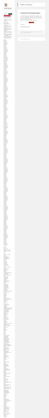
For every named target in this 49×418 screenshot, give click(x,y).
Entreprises (5, 297)
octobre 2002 (5, 227)
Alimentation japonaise (7, 257)
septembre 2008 (6, 171)
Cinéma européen (6, 276)
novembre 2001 (6, 236)
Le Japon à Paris (6, 337)
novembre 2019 (6, 88)
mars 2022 (5, 70)
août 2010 (5, 153)
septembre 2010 (6, 152)
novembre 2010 (6, 150)
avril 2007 (5, 185)
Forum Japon (5, 306)
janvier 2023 (5, 64)
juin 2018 (5, 97)
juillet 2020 (5, 82)
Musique (5, 354)
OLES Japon (5, 359)
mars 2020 (5, 85)
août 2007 (5, 182)
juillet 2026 (5, 40)
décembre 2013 (6, 126)
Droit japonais (5, 290)
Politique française (6, 365)
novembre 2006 (6, 189)
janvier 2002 (5, 234)
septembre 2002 (6, 228)
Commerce (5, 279)
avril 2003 (5, 223)
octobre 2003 (5, 218)
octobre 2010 (5, 151)
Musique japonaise (6, 356)
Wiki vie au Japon (6, 414)
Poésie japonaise (6, 364)
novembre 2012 (6, 132)
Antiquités (5, 259)
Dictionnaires (5, 288)
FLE (4, 303)
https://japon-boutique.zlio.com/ (25, 26)
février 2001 (5, 242)
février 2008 (5, 177)
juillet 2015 (5, 118)
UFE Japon (5, 405)
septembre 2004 (6, 209)
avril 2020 (5, 84)
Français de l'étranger (7, 309)
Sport (4, 394)
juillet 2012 (5, 135)
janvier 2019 (5, 95)
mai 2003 (5, 222)
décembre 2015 (6, 116)
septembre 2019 (6, 90)
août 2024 (5, 52)
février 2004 (5, 215)
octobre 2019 (5, 89)
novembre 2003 (6, 217)
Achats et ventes (6, 248)
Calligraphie (5, 271)
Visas (4, 412)
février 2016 (5, 114)
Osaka (4, 361)
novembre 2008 (6, 170)
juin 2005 (5, 202)
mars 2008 (5, 176)
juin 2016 (5, 111)
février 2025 (5, 48)
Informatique (5, 321)
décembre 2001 (6, 235)
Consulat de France (6, 282)
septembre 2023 (6, 60)
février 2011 (5, 148)
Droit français (5, 289)
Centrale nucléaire (6, 274)
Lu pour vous (5, 343)
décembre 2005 (6, 197)
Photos (5, 362)
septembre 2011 (6, 142)
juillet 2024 (5, 53)
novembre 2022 (6, 66)
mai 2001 (5, 240)
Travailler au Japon (6, 401)
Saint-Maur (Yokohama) (7, 376)
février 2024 (5, 56)
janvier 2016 (5, 115)
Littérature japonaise (6, 341)
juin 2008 (5, 174)
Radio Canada (5, 368)
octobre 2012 (5, 133)
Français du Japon (6, 310)
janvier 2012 (5, 139)
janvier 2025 (5, 49)
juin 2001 (5, 239)
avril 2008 (5, 175)
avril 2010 (5, 156)
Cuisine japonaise (6, 284)
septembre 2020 (6, 81)
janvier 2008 (5, 178)
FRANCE (5, 312)
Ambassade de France (6, 258)
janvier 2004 (5, 216)
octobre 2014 (5, 124)
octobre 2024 (5, 51)
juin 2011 (5, 145)
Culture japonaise (6, 286)
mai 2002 (5, 231)
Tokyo (4, 397)
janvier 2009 (5, 168)
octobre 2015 (5, 117)
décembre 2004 (6, 207)
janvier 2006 (5, 196)
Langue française (6, 336)
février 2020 (5, 86)
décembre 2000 (6, 244)
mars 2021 (5, 76)
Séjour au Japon (6, 381)
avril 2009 (5, 166)
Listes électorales (6, 340)
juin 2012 (5, 136)
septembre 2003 (6, 219)
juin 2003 (5, 221)
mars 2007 (5, 186)
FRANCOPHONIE (6, 313)
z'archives (5, 416)
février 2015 (5, 122)
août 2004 (5, 210)
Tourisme (5, 398)
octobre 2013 (5, 128)
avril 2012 (5, 137)
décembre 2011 (6, 140)
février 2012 (5, 138)
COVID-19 (5, 283)
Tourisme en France (6, 399)
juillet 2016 (5, 110)
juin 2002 (5, 230)
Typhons (5, 404)
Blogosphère (5, 269)
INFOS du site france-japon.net (8, 323)
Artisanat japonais (6, 264)
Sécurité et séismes (6, 379)
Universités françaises (6, 408)
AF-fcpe (5, 251)
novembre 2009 (6, 160)
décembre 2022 (6, 65)
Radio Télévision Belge (7, 369)
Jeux (4, 328)
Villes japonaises (6, 411)
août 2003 (5, 220)
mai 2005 (5, 203)
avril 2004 (5, 213)
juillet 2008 (5, 173)
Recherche (5, 372)
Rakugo (5, 370)
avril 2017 (5, 105)
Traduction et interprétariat (7, 400)
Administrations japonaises (7, 250)
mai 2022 (5, 68)
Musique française (6, 355)
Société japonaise (6, 390)
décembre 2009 (6, 159)
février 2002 (5, 233)
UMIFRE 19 (5, 406)
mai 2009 (5, 165)
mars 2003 (5, 224)
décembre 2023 (6, 58)
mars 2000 (5, 245)
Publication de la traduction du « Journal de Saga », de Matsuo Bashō (8, 32)
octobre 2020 (5, 80)
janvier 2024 (5, 57)
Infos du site (5, 322)
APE (4, 260)
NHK (4, 358)
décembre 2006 (6, 188)
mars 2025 (5, 47)
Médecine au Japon (6, 348)
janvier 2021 (5, 78)
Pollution (5, 366)
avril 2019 (5, 92)
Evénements (5, 302)
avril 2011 (5, 146)
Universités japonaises (7, 409)
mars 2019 (5, 93)
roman (22, 32)
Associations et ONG (6, 268)
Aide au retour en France (7, 254)
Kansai (5, 332)
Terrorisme (5, 395)
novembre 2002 (6, 226)
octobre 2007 (5, 180)
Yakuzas (5, 415)
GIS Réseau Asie (6, 315)
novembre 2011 (6, 141)
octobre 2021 (5, 72)
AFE (4, 252)
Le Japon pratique (8, 8)
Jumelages (5, 329)
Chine (4, 275)
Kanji (4, 331)
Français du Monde (6, 311)
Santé (4, 377)
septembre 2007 (6, 181)
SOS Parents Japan (6, 23)
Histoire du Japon (6, 318)
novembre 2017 (6, 101)
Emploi (5, 296)
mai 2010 (5, 155)
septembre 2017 (6, 103)
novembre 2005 (6, 198)
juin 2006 (5, 192)
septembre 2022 (6, 67)
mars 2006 (5, 195)
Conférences (5, 281)
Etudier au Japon (6, 300)
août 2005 (5, 200)
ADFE (4, 249)
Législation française (6, 338)
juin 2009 (5, 164)
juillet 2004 (5, 211)
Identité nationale (6, 319)
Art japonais (5, 263)
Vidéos (5, 410)
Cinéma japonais (6, 278)
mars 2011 (5, 147)
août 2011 (5, 143)
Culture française (6, 285)
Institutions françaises (7, 325)
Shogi (4, 386)
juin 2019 (5, 91)
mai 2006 (5, 193)
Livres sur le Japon (6, 342)
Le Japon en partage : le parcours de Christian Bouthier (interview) (7, 27)
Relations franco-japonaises (7, 373)
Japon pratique (6, 327)
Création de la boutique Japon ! (30, 13)
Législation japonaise (6, 339)
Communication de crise (7, 280)
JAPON (5, 326)
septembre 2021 (6, 73)
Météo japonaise (6, 351)
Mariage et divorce (6, 347)
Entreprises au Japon (6, 298)
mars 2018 (5, 98)
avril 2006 (5, 194)
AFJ (4, 253)
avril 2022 (5, 69)
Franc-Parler (5, 307)
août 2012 (5, 134)
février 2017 (5, 107)
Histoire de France (6, 317)
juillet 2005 (5, 201)
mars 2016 (5, 113)
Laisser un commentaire (28, 32)
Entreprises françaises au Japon (8, 299)
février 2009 (5, 167)
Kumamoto (5, 333)
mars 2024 (5, 55)
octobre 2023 (5, 59)
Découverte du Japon (6, 287)
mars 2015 (5, 121)
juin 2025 (5, 45)
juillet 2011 (5, 144)
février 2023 (5, 63)
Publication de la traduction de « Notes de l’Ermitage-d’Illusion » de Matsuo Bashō (8, 35)
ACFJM (5, 247)
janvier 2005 (5, 206)
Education (5, 293)
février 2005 (5, 205)
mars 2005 (5, 204)
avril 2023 (5, 62)
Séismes (5, 380)
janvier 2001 (5, 243)
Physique (5, 363)
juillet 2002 (5, 229)
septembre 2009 (6, 162)
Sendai (5, 383)
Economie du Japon (6, 292)
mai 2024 (5, 54)
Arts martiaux (5, 265)
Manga (5, 346)
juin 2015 (5, 119)
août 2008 (5, 172)
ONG (4, 360)
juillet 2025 (5, 44)
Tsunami (5, 402)
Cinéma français (6, 277)
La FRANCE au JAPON (6, 335)
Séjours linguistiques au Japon (8, 382)
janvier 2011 (5, 149)
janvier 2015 (5, 123)
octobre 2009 (5, 161)
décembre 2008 (6, 169)
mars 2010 (5, 157)
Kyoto (4, 334)
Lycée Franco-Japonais (7, 344)
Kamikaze (5, 330)
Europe (5, 301)
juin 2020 (5, 83)
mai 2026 (5, 41)
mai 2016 (5, 112)
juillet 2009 (5, 163)
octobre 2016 (5, 109)
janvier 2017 (5, 108)
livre (20, 32)
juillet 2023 (5, 61)
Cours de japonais (6, 22)
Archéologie (5, 261)
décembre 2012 (6, 131)
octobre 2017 (5, 102)
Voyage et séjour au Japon (7, 413)
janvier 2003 (5, 225)
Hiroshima (5, 316)
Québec (5, 367)
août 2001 (5, 238)
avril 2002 (5, 232)
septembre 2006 (6, 191)
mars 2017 (5, 106)
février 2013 (5, 130)
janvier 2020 (5, 87)
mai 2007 (5, 184)
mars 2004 (5, 214)
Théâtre (5, 396)
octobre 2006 (5, 190)
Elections (5, 294)
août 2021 (5, 74)
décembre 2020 (6, 79)
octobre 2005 (5, 199)
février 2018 (5, 99)
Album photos (5, 256)
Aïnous (5, 255)
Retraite (5, 375)
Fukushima (5, 314)
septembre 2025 (6, 43)
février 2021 (5, 77)
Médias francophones (6, 350)
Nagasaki (5, 357)
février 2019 (5, 94)
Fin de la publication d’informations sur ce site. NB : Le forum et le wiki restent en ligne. (8, 37)
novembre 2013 (6, 127)
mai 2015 (5, 120)
